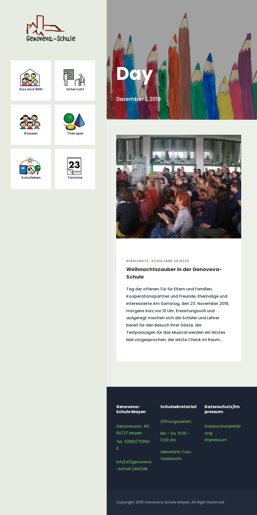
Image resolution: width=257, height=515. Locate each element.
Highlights (137, 261)
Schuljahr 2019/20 (170, 261)
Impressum (216, 439)
